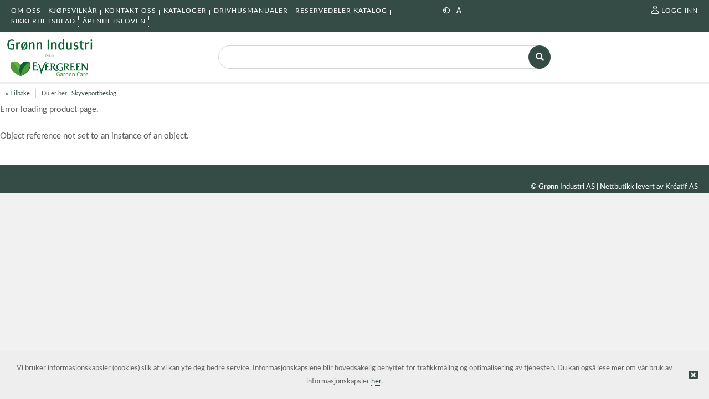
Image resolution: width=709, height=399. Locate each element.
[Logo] (50, 57)
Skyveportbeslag (93, 93)
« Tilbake (18, 93)
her (376, 381)
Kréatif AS (681, 187)
